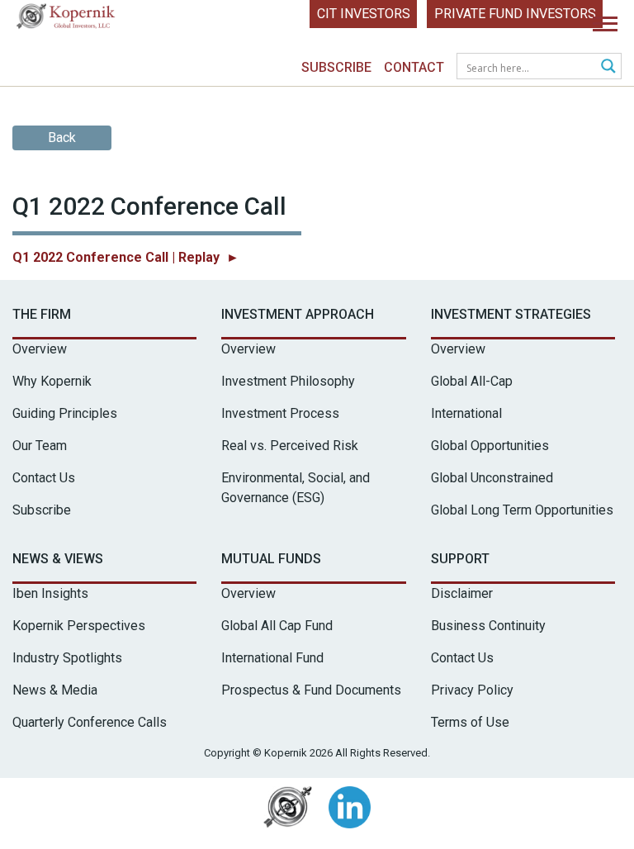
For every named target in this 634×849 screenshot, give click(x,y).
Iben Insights (50, 593)
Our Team (39, 445)
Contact (414, 67)
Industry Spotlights (67, 658)
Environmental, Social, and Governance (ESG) (295, 487)
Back (62, 137)
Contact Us (43, 478)
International (466, 413)
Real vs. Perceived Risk (289, 445)
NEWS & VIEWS (57, 559)
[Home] (66, 20)
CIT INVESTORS (363, 13)
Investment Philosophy (288, 381)
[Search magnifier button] (608, 66)
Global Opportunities (490, 445)
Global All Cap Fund (277, 625)
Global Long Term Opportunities (522, 510)
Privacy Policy (472, 690)
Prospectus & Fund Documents (311, 690)
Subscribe (336, 67)
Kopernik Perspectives (78, 625)
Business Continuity (488, 625)
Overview (39, 349)
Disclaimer (462, 593)
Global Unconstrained (492, 478)
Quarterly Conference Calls (89, 722)
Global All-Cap (472, 381)
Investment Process (280, 413)
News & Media (54, 690)
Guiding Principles (64, 413)
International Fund (272, 658)
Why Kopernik (52, 381)
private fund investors (515, 13)
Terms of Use (470, 722)
